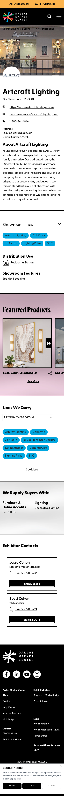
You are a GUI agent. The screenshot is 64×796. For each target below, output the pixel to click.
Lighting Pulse (32, 243)
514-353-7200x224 (26, 609)
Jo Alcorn (11, 243)
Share (50, 373)
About (6, 695)
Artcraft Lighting (15, 235)
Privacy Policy (41, 724)
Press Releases (41, 701)
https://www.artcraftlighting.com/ (32, 107)
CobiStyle (39, 235)
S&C (50, 243)
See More (33, 381)
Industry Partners (12, 713)
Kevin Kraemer (14, 448)
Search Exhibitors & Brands (17, 29)
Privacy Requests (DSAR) (46, 730)
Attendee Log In (19, 4)
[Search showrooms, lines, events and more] (49, 17)
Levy (36, 750)
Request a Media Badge (46, 695)
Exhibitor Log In (45, 4)
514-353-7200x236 (26, 573)
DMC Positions (10, 733)
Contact (7, 701)
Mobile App (9, 719)
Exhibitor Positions (12, 739)
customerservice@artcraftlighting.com (34, 114)
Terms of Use (40, 736)
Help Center (9, 707)
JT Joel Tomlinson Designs (39, 440)
